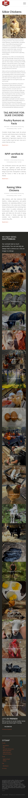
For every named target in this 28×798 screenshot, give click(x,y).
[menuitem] (24, 3)
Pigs (3, 763)
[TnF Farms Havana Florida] (11, 3)
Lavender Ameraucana (8, 749)
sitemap (3, 790)
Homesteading (10, 128)
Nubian (4, 761)
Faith (20, 128)
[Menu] (24, 3)
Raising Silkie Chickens (14, 189)
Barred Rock (6, 745)
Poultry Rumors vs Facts (14, 122)
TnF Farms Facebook (7, 729)
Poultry (15, 128)
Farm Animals (14, 126)
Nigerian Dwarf (6, 759)
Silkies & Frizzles (7, 752)
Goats (3, 756)
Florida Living (21, 126)
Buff (4, 747)
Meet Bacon (5, 766)
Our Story (4, 768)
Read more (5, 145)
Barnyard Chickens (7, 754)
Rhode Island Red (7, 750)
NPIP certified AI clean (14, 155)
